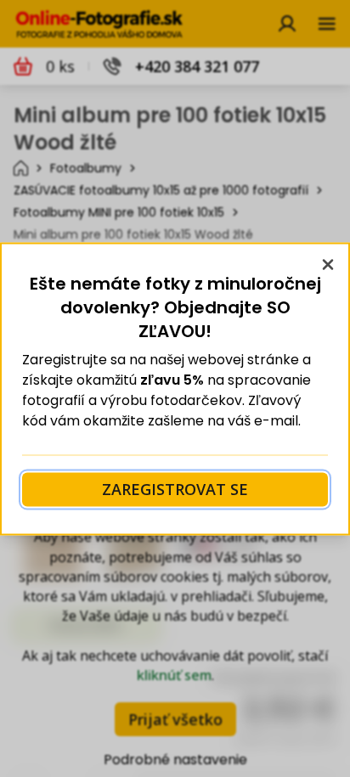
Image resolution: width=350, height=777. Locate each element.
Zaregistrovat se (175, 489)
